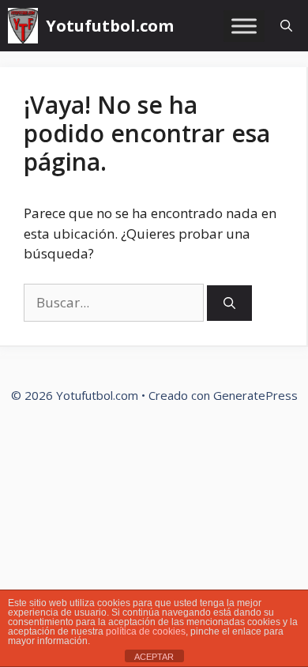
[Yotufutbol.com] (23, 25)
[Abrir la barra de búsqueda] (286, 25)
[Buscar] (229, 303)
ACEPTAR (154, 656)
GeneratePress (255, 395)
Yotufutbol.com (110, 25)
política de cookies (146, 631)
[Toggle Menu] (244, 25)
